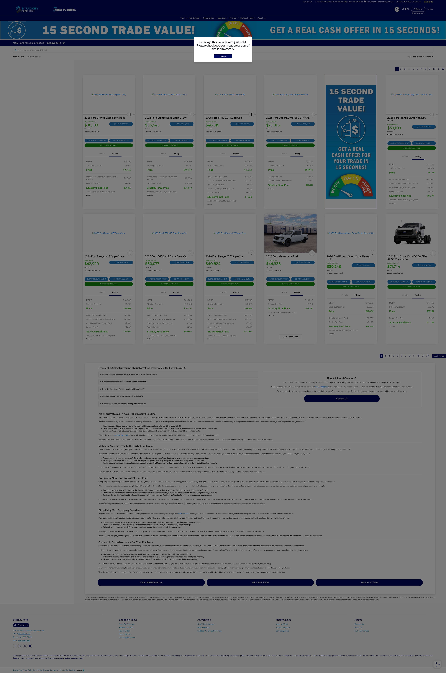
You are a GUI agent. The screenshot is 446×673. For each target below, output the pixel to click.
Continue (223, 56)
